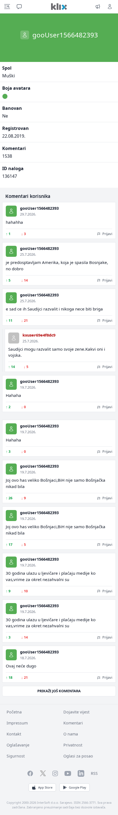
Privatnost (72, 745)
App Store (45, 787)
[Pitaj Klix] (19, 7)
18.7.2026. (28, 657)
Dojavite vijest (76, 712)
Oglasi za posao (78, 756)
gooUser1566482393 (39, 208)
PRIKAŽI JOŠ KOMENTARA (59, 690)
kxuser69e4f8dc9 (39, 335)
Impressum (17, 723)
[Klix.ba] (59, 6)
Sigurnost (16, 756)
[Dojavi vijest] (98, 7)
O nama (70, 734)
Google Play (77, 787)
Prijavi (107, 233)
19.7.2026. (28, 387)
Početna (14, 712)
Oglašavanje (18, 745)
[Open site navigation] (7, 7)
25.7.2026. (28, 254)
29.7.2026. (28, 214)
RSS (94, 773)
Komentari (73, 723)
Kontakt (14, 734)
